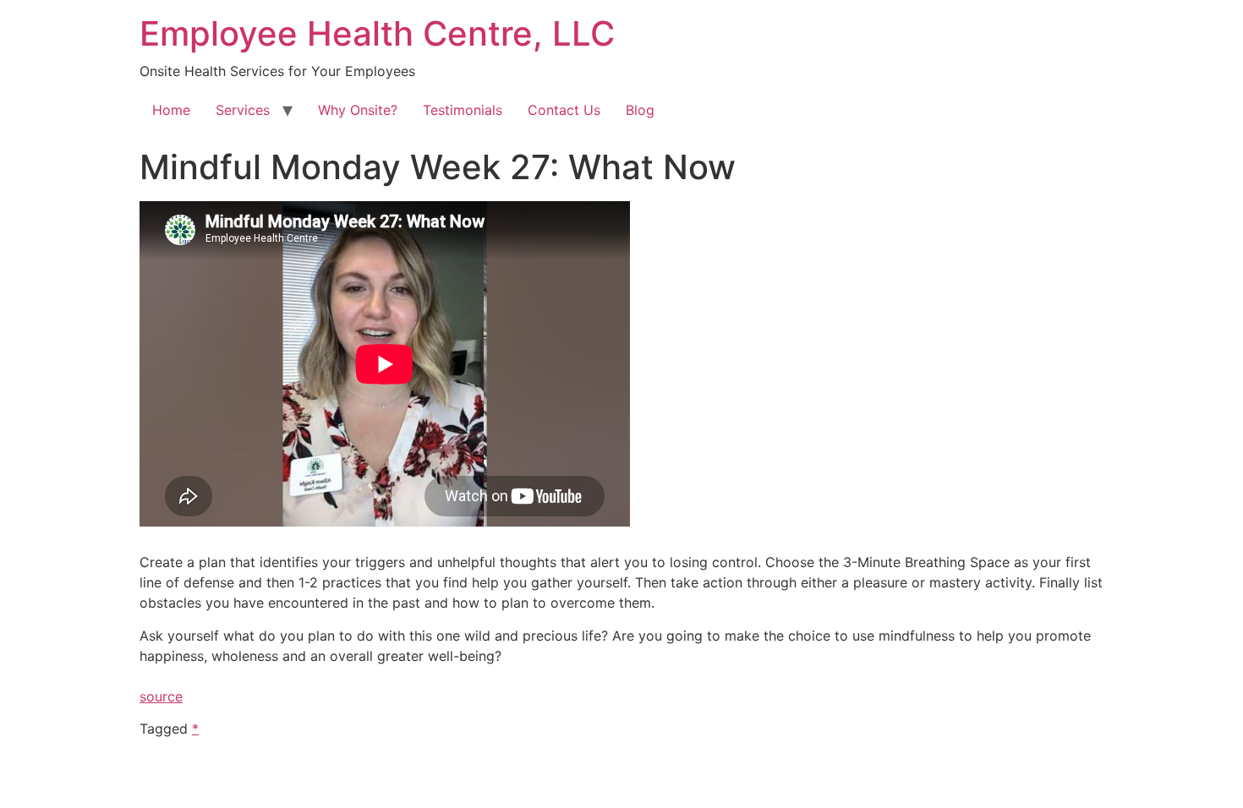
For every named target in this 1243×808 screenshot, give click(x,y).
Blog (640, 109)
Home (171, 109)
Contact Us (564, 109)
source (161, 696)
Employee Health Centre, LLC (377, 33)
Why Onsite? (357, 109)
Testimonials (462, 109)
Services (243, 109)
